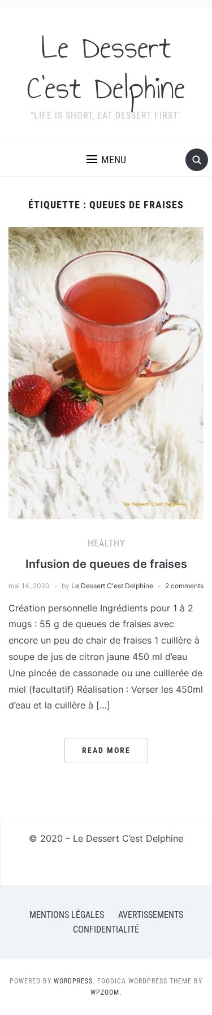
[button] (106, 160)
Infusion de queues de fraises (106, 564)
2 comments (184, 585)
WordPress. (74, 981)
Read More (106, 750)
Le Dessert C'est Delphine (106, 67)
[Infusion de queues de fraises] (106, 372)
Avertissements (150, 914)
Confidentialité (106, 929)
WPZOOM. (106, 992)
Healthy (106, 543)
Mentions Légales (66, 914)
